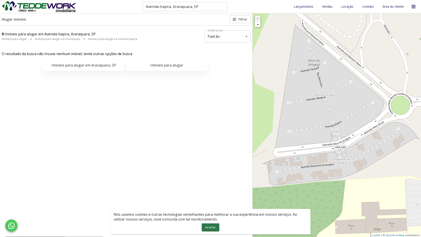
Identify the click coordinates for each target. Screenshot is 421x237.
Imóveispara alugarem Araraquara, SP (84, 65)
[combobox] (185, 6)
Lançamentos (303, 7)
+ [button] (258, 18)
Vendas (327, 7)
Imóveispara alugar (166, 65)
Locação (347, 7)
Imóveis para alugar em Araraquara (57, 39)
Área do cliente (393, 7)
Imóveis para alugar (14, 39)
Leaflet (376, 235)
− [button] (258, 24)
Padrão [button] (214, 36)
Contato (368, 7)
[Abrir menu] (413, 6)
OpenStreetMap (395, 235)
